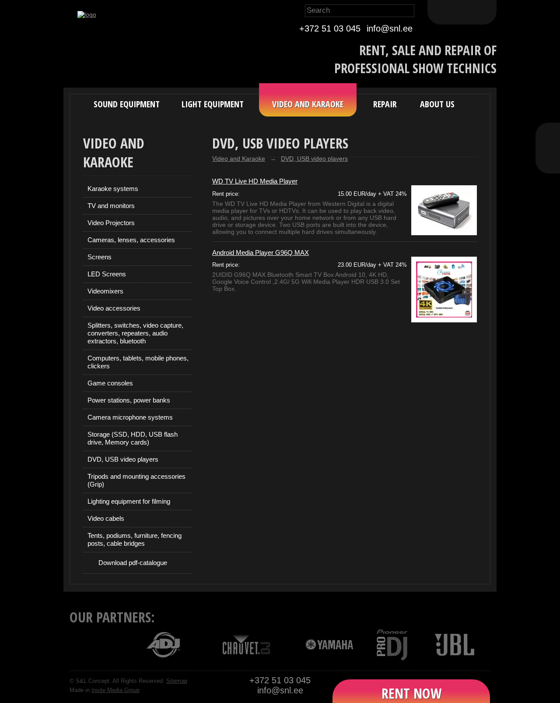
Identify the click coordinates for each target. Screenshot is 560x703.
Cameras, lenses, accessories (131, 240)
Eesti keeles (442, 12)
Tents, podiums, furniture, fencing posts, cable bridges (135, 539)
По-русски (462, 12)
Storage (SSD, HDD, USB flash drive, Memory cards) (133, 438)
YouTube (548, 158)
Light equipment (213, 104)
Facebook (548, 138)
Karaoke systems (113, 188)
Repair (385, 104)
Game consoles (110, 383)
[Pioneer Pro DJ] (386, 644)
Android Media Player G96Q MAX (260, 252)
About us (437, 104)
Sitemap (176, 681)
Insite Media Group (115, 690)
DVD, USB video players (123, 459)
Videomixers (105, 291)
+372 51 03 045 (329, 28)
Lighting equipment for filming (129, 501)
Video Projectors (111, 222)
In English (482, 12)
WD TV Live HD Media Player (255, 181)
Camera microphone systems (130, 417)
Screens (100, 257)
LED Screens (107, 274)
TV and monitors (111, 205)
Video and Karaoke (307, 104)
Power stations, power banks (129, 400)
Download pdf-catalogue (132, 562)
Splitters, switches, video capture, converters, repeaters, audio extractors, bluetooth (135, 333)
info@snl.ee (390, 28)
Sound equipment (127, 104)
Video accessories (114, 308)
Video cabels (106, 518)
